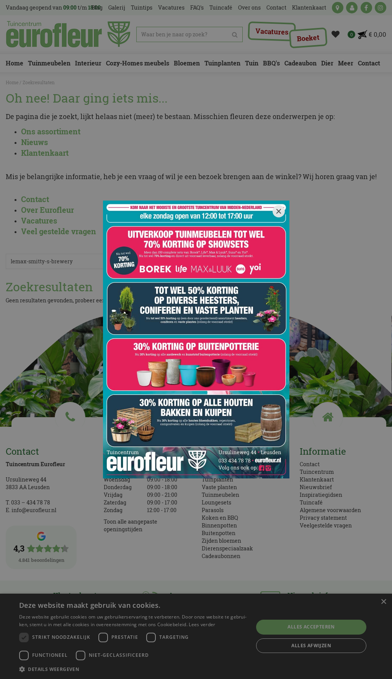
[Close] (279, 211)
